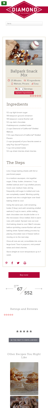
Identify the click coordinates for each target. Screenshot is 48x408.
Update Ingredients (24, 93)
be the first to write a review (24, 340)
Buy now (24, 275)
